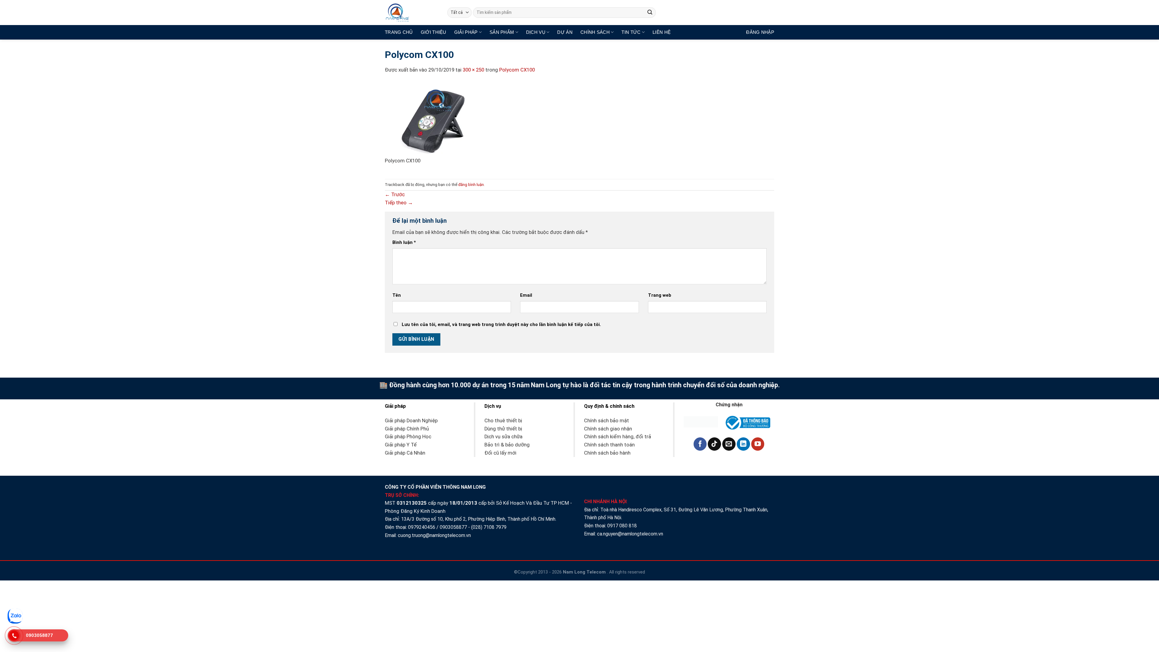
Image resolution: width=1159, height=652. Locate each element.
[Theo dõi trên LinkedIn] (743, 444)
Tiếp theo (399, 203)
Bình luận (404, 242)
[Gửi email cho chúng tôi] (729, 444)
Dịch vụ (535, 32)
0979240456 (421, 527)
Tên (396, 295)
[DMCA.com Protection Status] (701, 421)
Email (526, 295)
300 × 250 (473, 70)
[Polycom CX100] (430, 119)
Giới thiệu (433, 32)
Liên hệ (662, 32)
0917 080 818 (622, 526)
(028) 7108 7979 (488, 527)
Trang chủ (399, 32)
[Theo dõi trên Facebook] (700, 444)
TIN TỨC (630, 32)
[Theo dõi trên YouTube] (758, 444)
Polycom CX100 (517, 70)
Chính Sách (595, 32)
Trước (395, 194)
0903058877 (453, 527)
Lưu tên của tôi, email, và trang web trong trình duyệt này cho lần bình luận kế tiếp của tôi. (501, 324)
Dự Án (565, 32)
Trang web (659, 295)
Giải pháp (466, 32)
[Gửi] (650, 12)
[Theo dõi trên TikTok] (714, 444)
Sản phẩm (502, 32)
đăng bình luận (471, 184)
